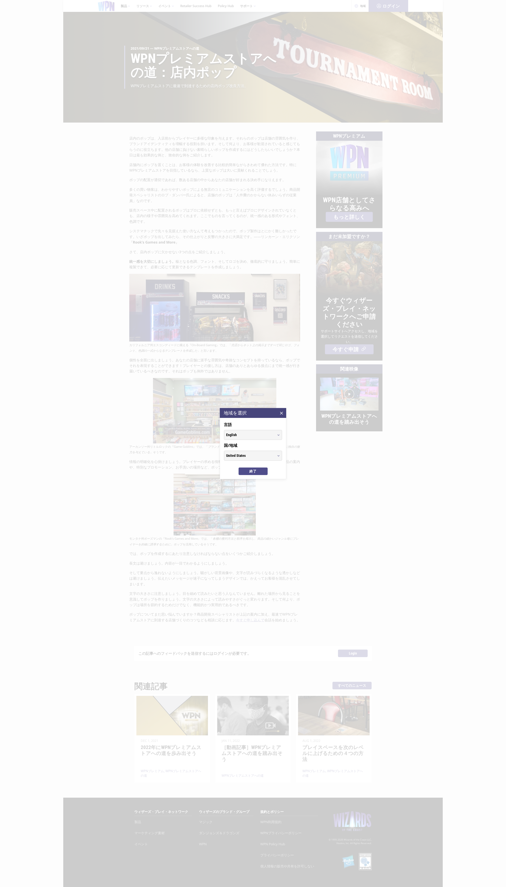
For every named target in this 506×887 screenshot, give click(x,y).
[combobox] (249, 435)
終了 (253, 471)
